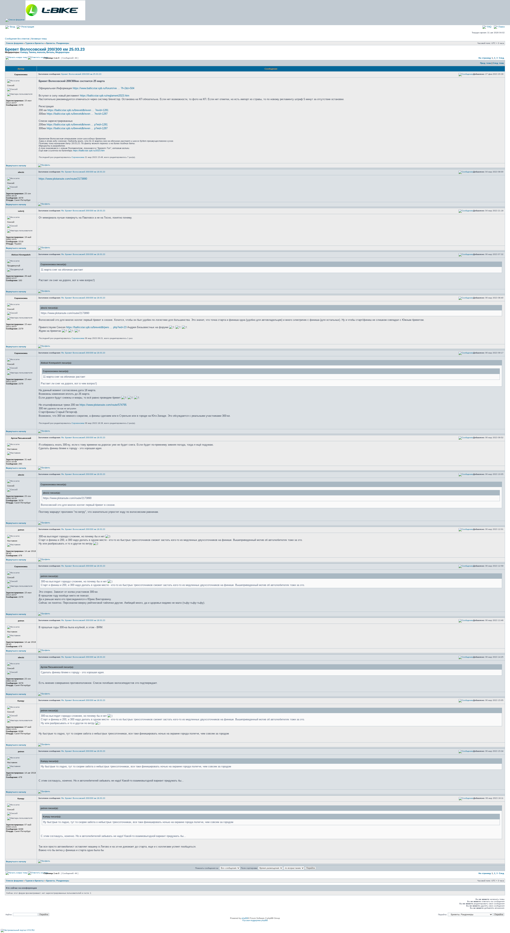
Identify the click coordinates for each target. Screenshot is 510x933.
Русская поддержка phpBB (255, 920)
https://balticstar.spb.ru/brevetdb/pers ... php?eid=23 (96, 327)
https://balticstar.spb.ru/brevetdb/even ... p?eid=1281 (77, 124)
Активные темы (39, 38)
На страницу (485, 58)
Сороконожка (78, 157)
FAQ (488, 27)
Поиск (501, 27)
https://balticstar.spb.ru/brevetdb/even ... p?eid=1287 (77, 128)
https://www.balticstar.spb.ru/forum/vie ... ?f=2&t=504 (103, 88)
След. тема (498, 63)
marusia (41, 52)
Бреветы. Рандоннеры (57, 43)
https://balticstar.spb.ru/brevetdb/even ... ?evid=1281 (77, 110)
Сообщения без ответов (17, 38)
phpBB (245, 918)
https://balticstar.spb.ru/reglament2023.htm (104, 95)
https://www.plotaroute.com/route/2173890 (63, 178)
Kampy (23, 52)
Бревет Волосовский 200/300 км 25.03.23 (45, 49)
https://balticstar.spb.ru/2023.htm (89, 150)
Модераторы (62, 52)
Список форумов (14, 43)
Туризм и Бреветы (34, 43)
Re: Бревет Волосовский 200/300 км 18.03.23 (83, 172)
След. (501, 58)
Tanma (32, 52)
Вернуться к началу (16, 165)
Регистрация (27, 27)
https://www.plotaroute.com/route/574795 (103, 404)
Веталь (50, 52)
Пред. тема (485, 63)
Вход (12, 27)
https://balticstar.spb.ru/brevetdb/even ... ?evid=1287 (77, 113)
